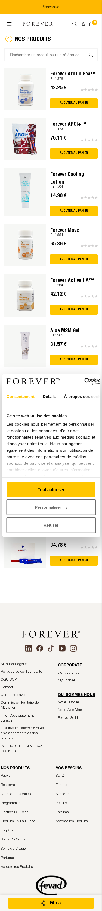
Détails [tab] (49, 396)
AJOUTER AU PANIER (74, 103)
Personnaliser (48, 507)
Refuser (51, 525)
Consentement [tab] (20, 396)
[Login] (81, 22)
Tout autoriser (51, 489)
